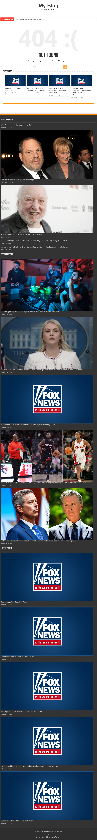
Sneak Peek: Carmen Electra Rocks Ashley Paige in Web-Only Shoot (28, 424)
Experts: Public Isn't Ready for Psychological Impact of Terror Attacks (81, 91)
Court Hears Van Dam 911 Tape (14, 602)
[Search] (65, 67)
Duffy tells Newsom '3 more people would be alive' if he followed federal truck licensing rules (38, 541)
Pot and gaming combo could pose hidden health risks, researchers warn (31, 312)
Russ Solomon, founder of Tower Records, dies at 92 (22, 234)
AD (45, 831)
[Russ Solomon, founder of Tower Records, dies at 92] (47, 209)
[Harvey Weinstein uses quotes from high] (47, 154)
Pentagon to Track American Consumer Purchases (30, 19)
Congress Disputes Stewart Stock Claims (36, 89)
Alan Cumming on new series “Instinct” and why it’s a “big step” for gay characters (34, 241)
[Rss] (48, 834)
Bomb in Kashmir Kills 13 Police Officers (17, 821)
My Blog (48, 5)
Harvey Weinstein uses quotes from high (17, 180)
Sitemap (59, 831)
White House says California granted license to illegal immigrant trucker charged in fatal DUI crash (41, 370)
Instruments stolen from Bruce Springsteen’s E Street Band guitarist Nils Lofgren (34, 247)
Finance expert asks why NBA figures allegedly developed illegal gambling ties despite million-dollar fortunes (45, 483)
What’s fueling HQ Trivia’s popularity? (16, 125)
